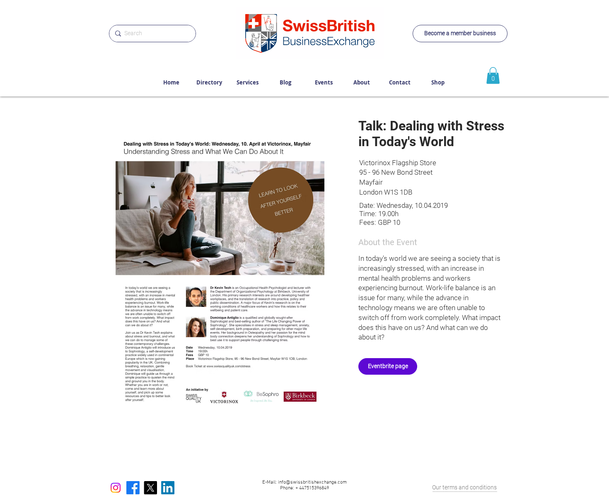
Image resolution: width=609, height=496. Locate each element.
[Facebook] (133, 487)
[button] (220, 269)
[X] (150, 487)
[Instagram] (115, 487)
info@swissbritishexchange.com (312, 482)
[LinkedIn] (167, 487)
